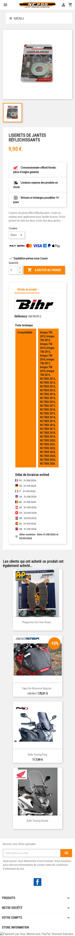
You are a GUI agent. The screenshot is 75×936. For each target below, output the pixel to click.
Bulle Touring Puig (37, 754)
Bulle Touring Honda (37, 820)
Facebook (37, 882)
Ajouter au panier (44, 270)
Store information (15, 927)
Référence (20, 316)
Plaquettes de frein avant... (37, 622)
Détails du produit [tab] (27, 289)
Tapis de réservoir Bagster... (37, 688)
